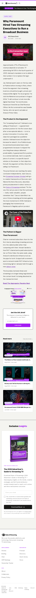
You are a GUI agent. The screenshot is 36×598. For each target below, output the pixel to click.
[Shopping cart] (16, 3)
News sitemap (26, 588)
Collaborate (5, 574)
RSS (16, 588)
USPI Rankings (6, 560)
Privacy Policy (28, 511)
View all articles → (28, 339)
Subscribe (18, 325)
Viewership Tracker (7, 563)
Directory (23, 554)
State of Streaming (12, 187)
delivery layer (10, 267)
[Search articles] (19, 3)
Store (21, 560)
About (3, 571)
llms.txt (32, 588)
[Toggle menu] (2, 3)
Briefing (4, 554)
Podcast (22, 550)
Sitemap (20, 588)
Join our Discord (11, 589)
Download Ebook (16, 507)
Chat (3, 557)
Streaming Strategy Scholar (16, 176)
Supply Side (8, 16)
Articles (4, 550)
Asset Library (24, 557)
